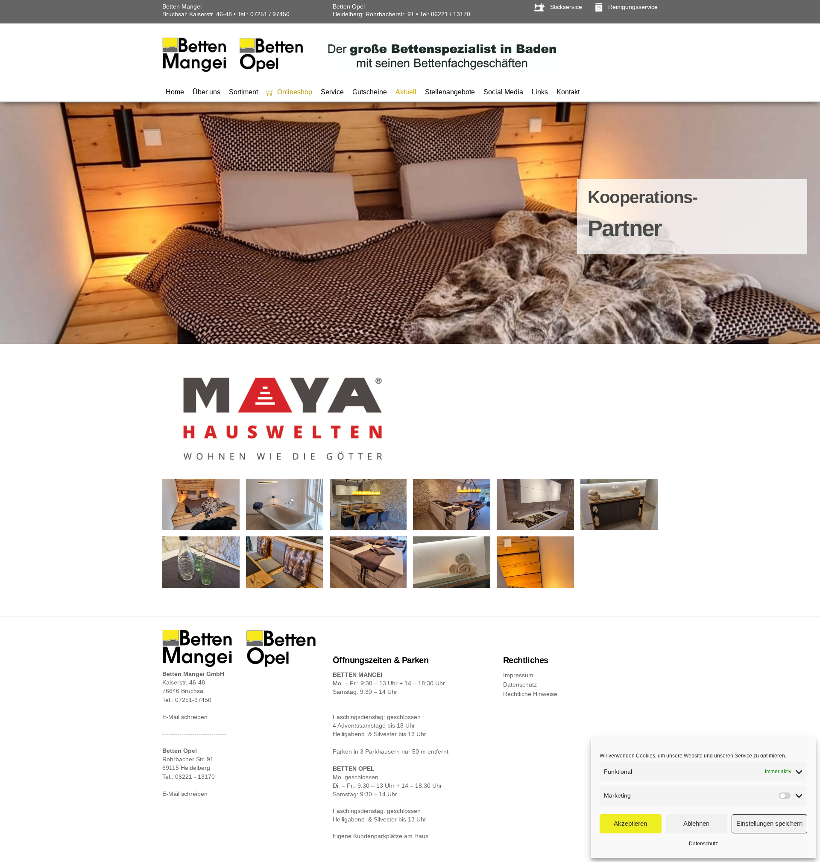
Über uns (206, 92)
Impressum (518, 675)
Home (175, 92)
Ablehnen (696, 823)
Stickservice (566, 7)
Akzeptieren (630, 823)
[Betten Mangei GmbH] (233, 70)
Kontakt (568, 92)
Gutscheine (369, 92)
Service (332, 92)
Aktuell (405, 92)
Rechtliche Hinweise (530, 693)
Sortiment (243, 92)
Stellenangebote (450, 92)
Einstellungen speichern (769, 823)
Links (540, 92)
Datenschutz (703, 844)
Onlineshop (293, 92)
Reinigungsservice (632, 7)
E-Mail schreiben (185, 716)
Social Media (503, 92)
